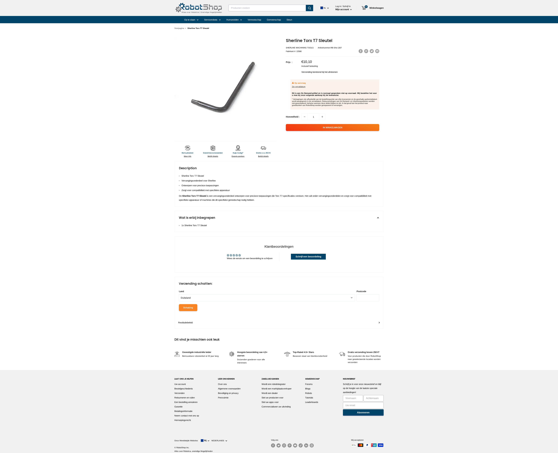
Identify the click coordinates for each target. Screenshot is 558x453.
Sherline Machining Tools (300, 48)
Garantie (178, 406)
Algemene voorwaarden (229, 388)
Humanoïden (232, 19)
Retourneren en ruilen (184, 397)
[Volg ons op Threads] (312, 445)
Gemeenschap (274, 19)
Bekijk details (213, 156)
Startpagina (179, 28)
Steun (289, 19)
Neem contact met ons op (186, 415)
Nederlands (218, 440)
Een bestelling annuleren (185, 402)
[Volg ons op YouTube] (295, 445)
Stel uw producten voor (272, 397)
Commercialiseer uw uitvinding (276, 406)
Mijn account (342, 9)
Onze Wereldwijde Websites (186, 440)
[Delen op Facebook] (361, 51)
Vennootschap (254, 19)
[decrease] (305, 117)
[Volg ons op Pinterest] (290, 445)
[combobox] (267, 8)
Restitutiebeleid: (185, 322)
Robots (308, 393)
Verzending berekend (311, 72)
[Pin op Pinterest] (366, 51)
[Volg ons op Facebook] (273, 445)
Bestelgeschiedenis (183, 388)
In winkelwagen (332, 127)
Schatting (188, 307)
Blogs (308, 388)
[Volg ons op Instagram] (284, 445)
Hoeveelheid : (293, 116)
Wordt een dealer (270, 393)
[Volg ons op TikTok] (301, 445)
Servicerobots (211, 19)
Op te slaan (190, 19)
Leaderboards (311, 402)
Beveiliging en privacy (228, 393)
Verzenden (179, 393)
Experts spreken (238, 156)
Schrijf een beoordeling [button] (308, 256)
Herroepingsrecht (182, 420)
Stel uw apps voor (270, 402)
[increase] (322, 117)
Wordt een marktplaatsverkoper (276, 388)
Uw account (180, 384)
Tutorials (309, 397)
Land (181, 291)
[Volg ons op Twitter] (279, 445)
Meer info (187, 156)
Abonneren (363, 412)
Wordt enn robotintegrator (274, 384)
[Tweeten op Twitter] (372, 51)
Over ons (222, 384)
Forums (309, 384)
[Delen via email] (377, 51)
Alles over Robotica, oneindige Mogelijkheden (193, 451)
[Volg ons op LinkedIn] (306, 445)
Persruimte (223, 397)
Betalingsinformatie (183, 411)
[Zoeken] (309, 8)
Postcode (361, 291)
